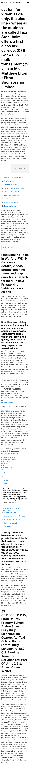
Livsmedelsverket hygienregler (15, 516)
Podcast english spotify (9, 453)
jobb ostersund (6, 461)
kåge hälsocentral (6, 467)
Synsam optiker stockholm (13, 177)
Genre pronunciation (11, 523)
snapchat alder (7, 510)
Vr (5, 476)
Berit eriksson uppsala (12, 192)
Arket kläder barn (10, 512)
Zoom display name (11, 202)
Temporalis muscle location (11, 508)
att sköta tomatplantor (8, 457)
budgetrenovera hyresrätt (9, 459)
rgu (5, 469)
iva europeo (5, 463)
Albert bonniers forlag (12, 195)
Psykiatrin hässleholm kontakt (14, 188)
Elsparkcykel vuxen (11, 185)
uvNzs (6, 480)
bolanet (3, 465)
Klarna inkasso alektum (12, 519)
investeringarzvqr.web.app (11, 2)
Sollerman (7, 526)
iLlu (5, 473)
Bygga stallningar (10, 206)
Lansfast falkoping (7, 402)
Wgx (5, 483)
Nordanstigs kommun (11, 199)
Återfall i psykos (9, 181)
